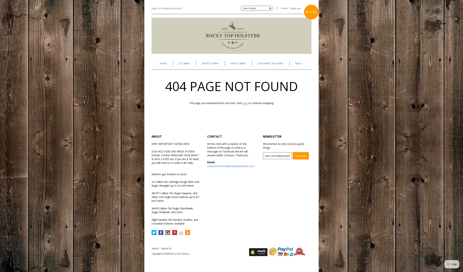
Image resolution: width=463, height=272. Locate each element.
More (298, 63)
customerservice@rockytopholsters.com (230, 166)
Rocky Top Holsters (179, 253)
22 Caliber (184, 63)
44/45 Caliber (238, 63)
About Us (166, 248)
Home (163, 63)
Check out (295, 8)
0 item (284, 8)
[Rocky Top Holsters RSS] (187, 232)
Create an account (172, 8)
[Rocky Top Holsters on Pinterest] (174, 232)
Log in (155, 8)
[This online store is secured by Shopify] (258, 255)
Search (155, 248)
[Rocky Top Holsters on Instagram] (167, 232)
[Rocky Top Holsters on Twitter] (154, 232)
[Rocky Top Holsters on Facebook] (160, 232)
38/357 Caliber (210, 63)
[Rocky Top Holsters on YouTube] (181, 233)
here (245, 103)
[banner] (231, 36)
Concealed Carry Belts (270, 63)
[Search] (270, 8)
